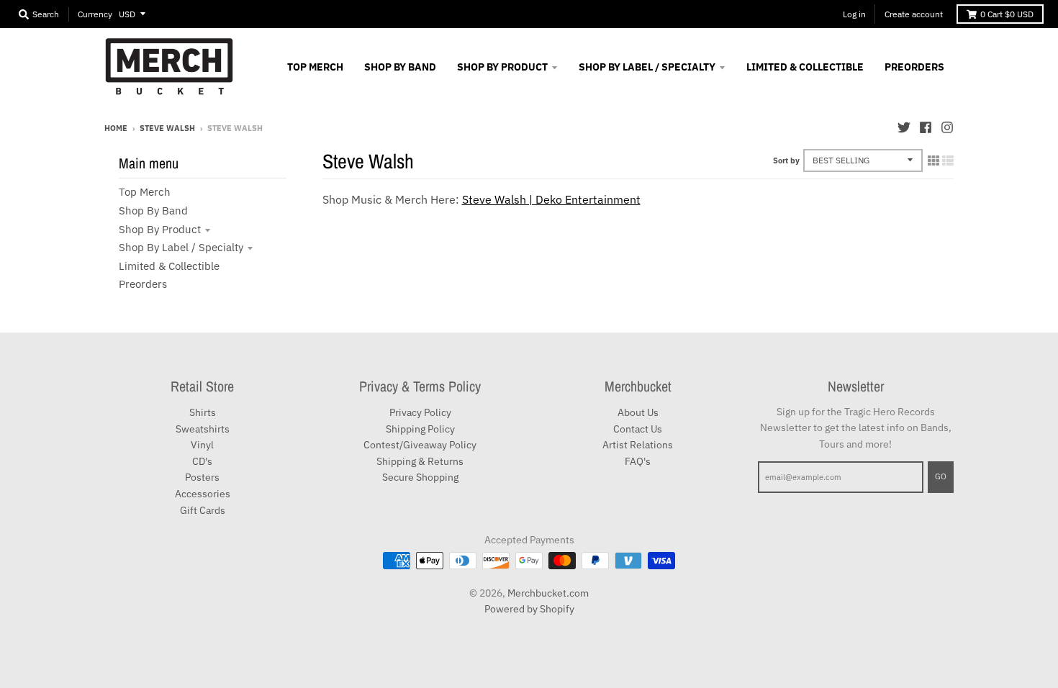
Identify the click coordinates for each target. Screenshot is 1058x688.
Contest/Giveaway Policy (419, 444)
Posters (202, 477)
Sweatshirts (203, 428)
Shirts (202, 412)
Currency (95, 14)
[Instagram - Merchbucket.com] (947, 127)
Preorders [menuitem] (914, 66)
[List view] (948, 160)
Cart (1007, 14)
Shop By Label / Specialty (181, 247)
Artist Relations (637, 444)
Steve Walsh (167, 128)
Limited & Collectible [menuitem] (805, 66)
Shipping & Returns (420, 461)
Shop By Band (153, 210)
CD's (202, 461)
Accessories (202, 493)
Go (940, 476)
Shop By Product (160, 229)
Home (115, 128)
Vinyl (202, 444)
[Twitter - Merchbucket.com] (904, 127)
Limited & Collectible (169, 266)
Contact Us (637, 428)
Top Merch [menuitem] (315, 66)
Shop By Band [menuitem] (400, 66)
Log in (854, 14)
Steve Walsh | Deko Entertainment (551, 199)
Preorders (143, 284)
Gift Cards (202, 510)
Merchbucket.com (548, 593)
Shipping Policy (420, 428)
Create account (914, 14)
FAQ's (638, 461)
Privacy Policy (420, 412)
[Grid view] (933, 160)
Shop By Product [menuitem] (502, 66)
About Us (638, 412)
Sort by (786, 160)
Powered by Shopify (529, 608)
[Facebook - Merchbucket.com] (925, 127)
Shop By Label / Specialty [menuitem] (647, 66)
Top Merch (145, 192)
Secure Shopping (420, 477)
